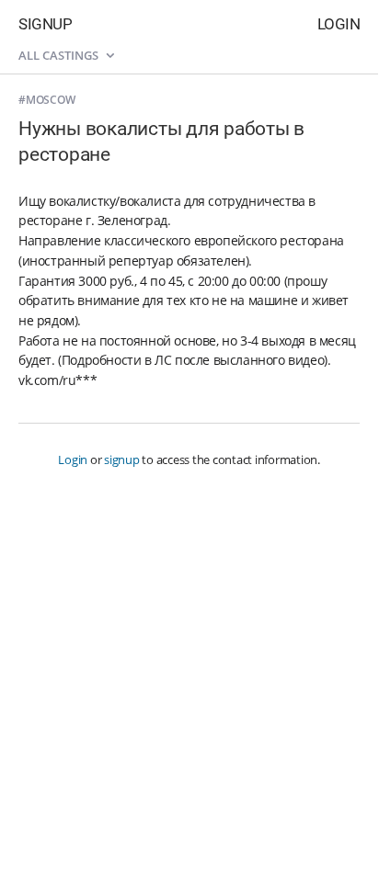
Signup (45, 24)
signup (122, 459)
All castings (59, 55)
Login (339, 24)
